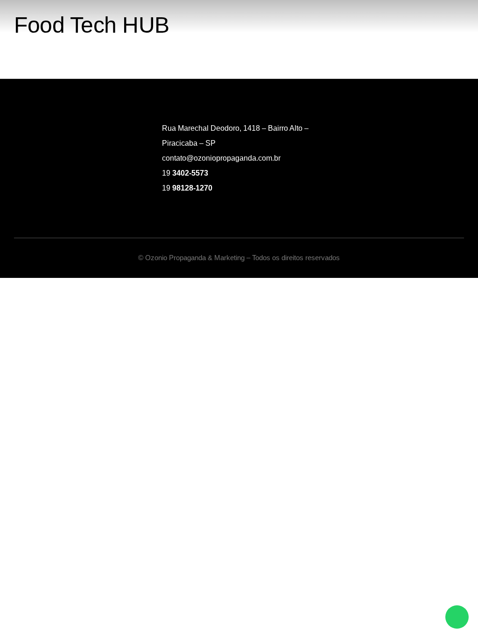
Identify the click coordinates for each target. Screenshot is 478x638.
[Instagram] (407, 158)
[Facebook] (424, 158)
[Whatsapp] (457, 617)
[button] (462, 16)
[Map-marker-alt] (459, 158)
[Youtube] (441, 158)
